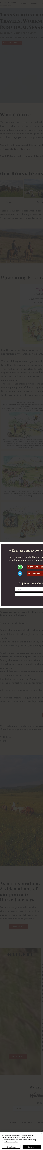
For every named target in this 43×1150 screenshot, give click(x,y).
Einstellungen (11, 1147)
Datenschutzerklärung (11, 1142)
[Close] (40, 1135)
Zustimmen (31, 1147)
